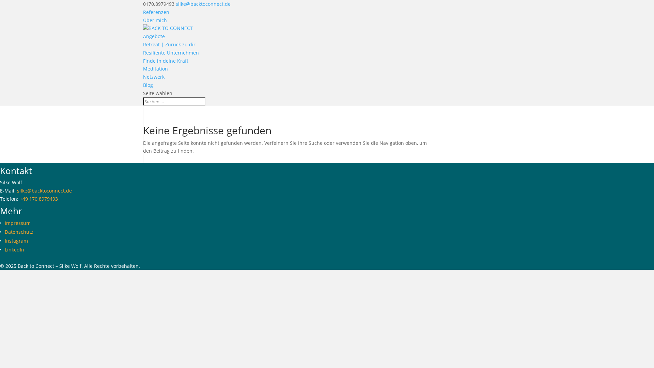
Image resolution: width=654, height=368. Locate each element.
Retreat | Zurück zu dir (169, 44)
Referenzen (156, 12)
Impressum (18, 223)
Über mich (155, 20)
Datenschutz (19, 232)
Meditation (155, 68)
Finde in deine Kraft (165, 61)
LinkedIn (14, 249)
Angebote (154, 36)
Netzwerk (154, 77)
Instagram (16, 240)
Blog (148, 85)
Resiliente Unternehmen (171, 52)
